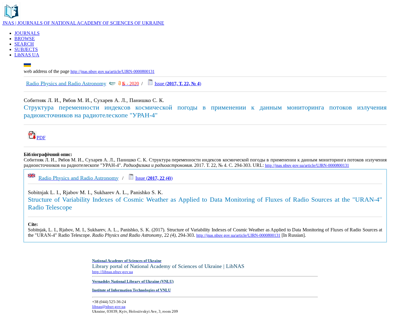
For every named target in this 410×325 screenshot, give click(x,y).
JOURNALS (27, 33)
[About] (11, 18)
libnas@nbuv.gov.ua (108, 306)
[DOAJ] (119, 83)
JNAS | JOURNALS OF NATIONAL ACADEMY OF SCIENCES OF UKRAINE (83, 23)
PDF (41, 137)
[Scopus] (112, 83)
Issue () (178, 83)
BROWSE (24, 38)
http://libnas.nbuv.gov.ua (112, 271)
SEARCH (24, 44)
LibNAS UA (26, 54)
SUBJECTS (26, 49)
